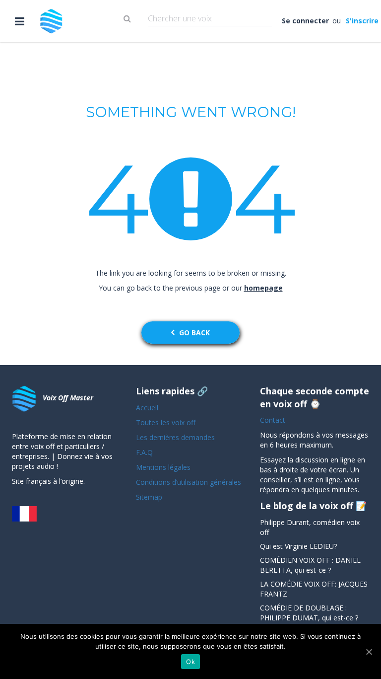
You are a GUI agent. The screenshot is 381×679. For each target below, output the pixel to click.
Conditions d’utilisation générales (189, 482)
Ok (190, 662)
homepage (263, 288)
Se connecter (306, 20)
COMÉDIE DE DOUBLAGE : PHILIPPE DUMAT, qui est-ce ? (309, 612)
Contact (272, 420)
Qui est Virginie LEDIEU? (298, 546)
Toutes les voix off (165, 422)
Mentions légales (163, 467)
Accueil (147, 407)
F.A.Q (144, 452)
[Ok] (369, 652)
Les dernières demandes (176, 437)
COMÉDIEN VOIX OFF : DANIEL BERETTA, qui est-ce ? (310, 565)
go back (194, 332)
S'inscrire (361, 20)
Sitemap (149, 497)
